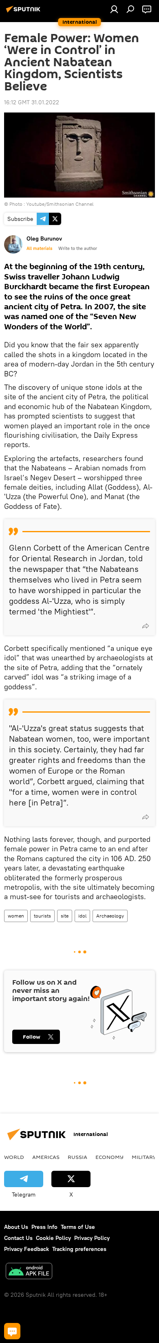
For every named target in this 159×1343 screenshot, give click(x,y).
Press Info (44, 1227)
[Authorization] (114, 9)
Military (144, 1157)
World (14, 1157)
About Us (16, 1227)
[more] (145, 626)
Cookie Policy (53, 1238)
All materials (39, 248)
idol (82, 916)
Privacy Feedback (26, 1249)
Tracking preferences (79, 1249)
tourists (42, 916)
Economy (109, 1157)
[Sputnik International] (24, 12)
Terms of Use (78, 1227)
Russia (77, 1157)
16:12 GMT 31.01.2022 (31, 102)
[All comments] (12, 1331)
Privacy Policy (92, 1238)
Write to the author (77, 248)
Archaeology (110, 916)
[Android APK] (29, 1272)
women (16, 916)
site (64, 916)
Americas (46, 1157)
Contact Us (18, 1238)
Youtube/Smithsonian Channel (59, 204)
